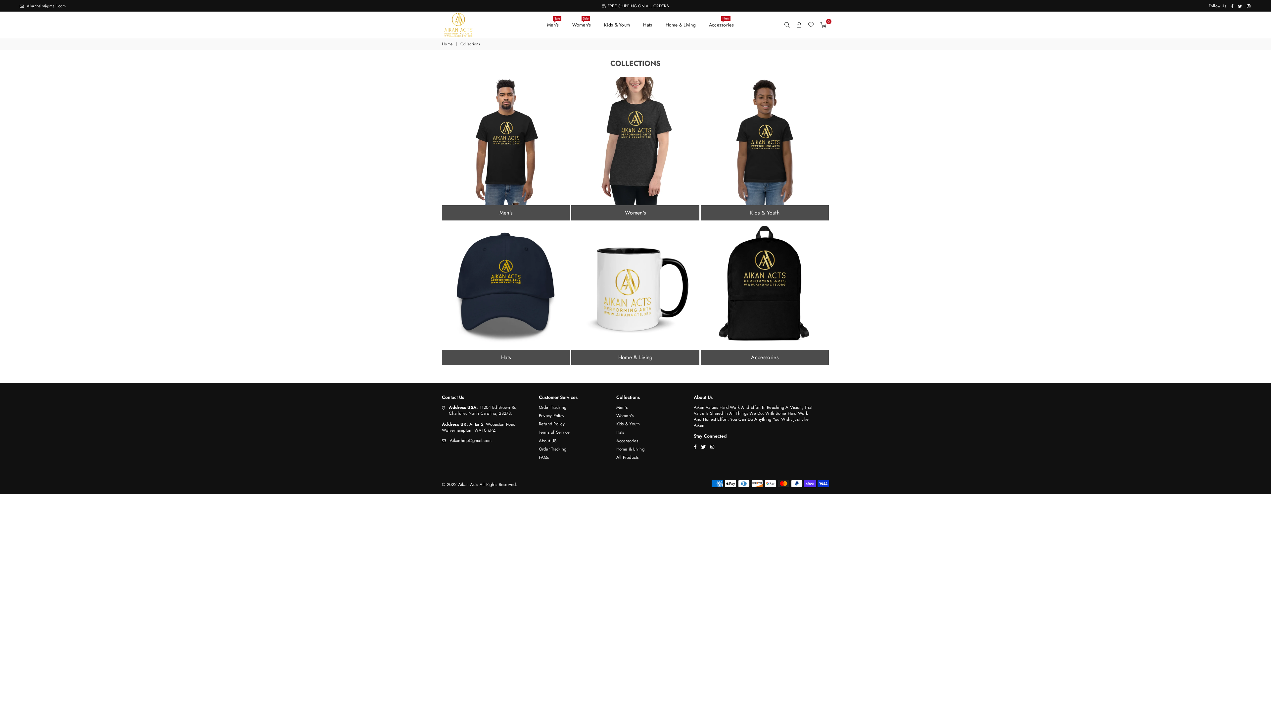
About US (548, 441)
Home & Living (681, 25)
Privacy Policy (552, 415)
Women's (581, 23)
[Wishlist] (811, 25)
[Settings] (799, 25)
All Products (627, 457)
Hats (647, 25)
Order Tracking (553, 407)
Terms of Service (554, 432)
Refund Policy (552, 424)
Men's (553, 23)
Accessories (721, 23)
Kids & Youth (617, 25)
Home (447, 44)
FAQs (544, 457)
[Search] (787, 25)
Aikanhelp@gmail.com (45, 6)
